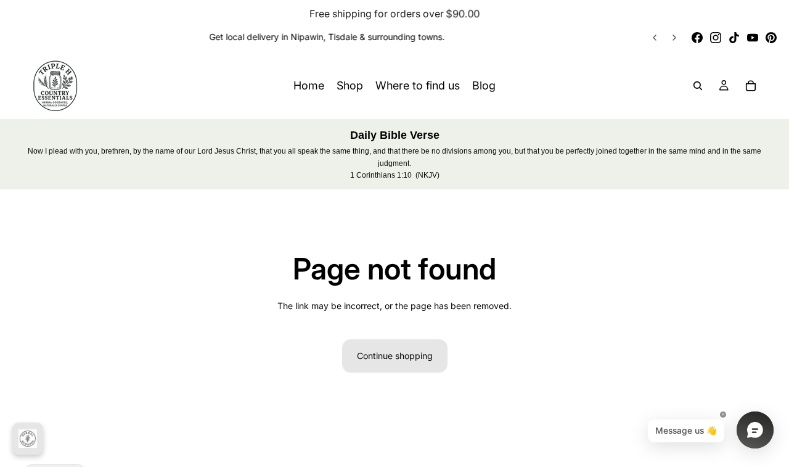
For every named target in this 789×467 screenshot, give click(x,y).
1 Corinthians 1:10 (381, 175)
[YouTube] (752, 37)
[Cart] (750, 85)
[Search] (697, 85)
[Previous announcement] (654, 37)
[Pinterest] (771, 37)
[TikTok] (734, 37)
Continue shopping (395, 355)
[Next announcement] (674, 37)
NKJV (427, 175)
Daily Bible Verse (394, 135)
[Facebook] (697, 37)
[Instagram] (715, 37)
